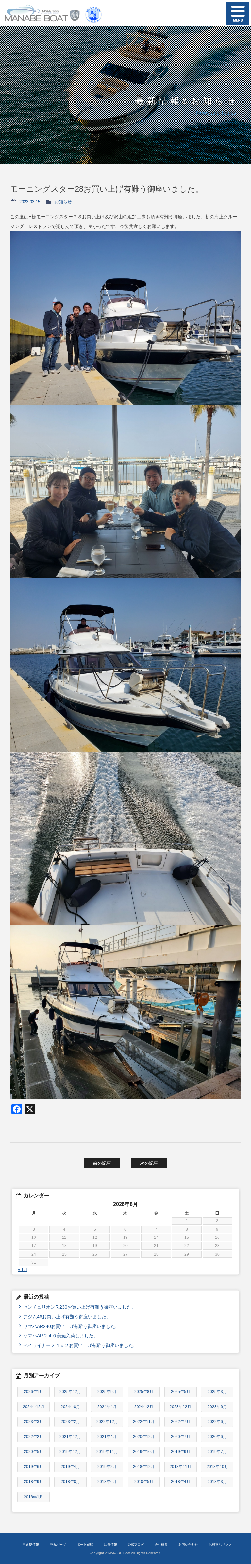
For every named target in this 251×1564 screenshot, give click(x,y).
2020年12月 (144, 1436)
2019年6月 (33, 1466)
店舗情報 (110, 1544)
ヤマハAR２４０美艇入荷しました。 (60, 1335)
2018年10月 (217, 1466)
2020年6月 (217, 1436)
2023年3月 (33, 1421)
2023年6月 (217, 1407)
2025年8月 (144, 1391)
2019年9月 (180, 1451)
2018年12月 (144, 1466)
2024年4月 (107, 1407)
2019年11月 (107, 1451)
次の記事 (149, 1163)
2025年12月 (70, 1391)
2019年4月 (70, 1466)
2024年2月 (144, 1407)
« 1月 (22, 1269)
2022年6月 (217, 1421)
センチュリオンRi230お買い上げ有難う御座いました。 (79, 1307)
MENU (237, 13)
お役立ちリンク (220, 1544)
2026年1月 (33, 1391)
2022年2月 (33, 1436)
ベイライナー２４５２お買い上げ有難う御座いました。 (80, 1345)
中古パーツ (58, 1544)
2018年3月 (217, 1482)
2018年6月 (107, 1482)
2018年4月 (180, 1482)
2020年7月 (180, 1436)
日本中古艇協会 (93, 13)
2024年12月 (33, 1407)
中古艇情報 (31, 1544)
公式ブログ (136, 1544)
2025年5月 (180, 1391)
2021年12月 (70, 1436)
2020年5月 (33, 1451)
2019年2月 (107, 1466)
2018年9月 (33, 1482)
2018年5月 (144, 1482)
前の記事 (102, 1163)
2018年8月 (70, 1482)
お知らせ (63, 201)
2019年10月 (144, 1451)
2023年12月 (180, 1407)
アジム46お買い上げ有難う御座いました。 (67, 1316)
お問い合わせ (188, 1544)
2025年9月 (107, 1391)
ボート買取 (85, 1544)
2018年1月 (33, 1497)
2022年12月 (107, 1421)
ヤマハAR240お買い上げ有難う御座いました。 (71, 1326)
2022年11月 (144, 1421)
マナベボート (40, 13)
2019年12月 (70, 1451)
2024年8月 (70, 1407)
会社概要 (161, 1544)
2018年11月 (180, 1466)
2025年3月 (217, 1391)
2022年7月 (180, 1421)
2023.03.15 (29, 201)
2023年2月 (70, 1421)
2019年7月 (217, 1451)
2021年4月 (107, 1436)
